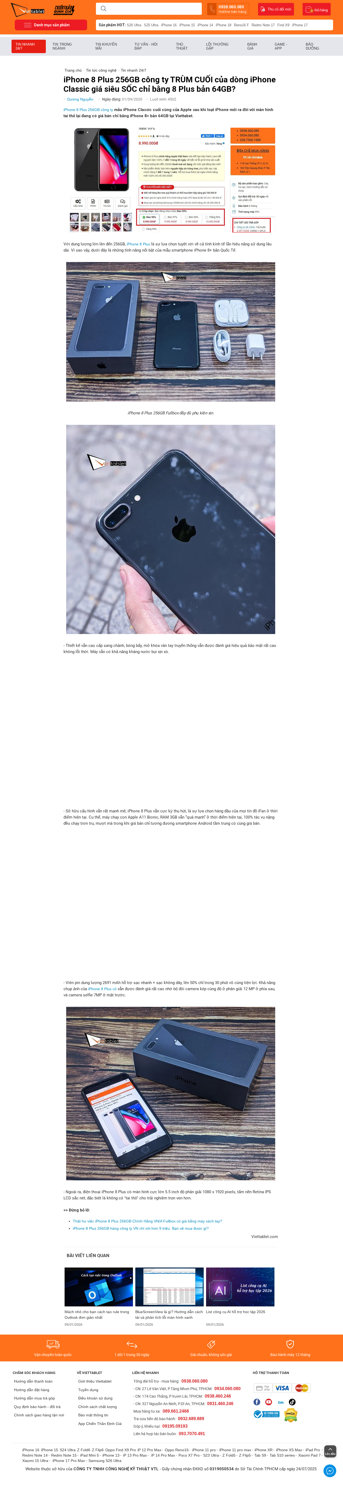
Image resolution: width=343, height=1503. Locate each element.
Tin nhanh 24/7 (25, 46)
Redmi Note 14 (35, 1455)
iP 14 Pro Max (163, 1455)
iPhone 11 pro (204, 1450)
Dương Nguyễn (80, 99)
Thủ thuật (182, 46)
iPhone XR (264, 1450)
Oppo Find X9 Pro (120, 1450)
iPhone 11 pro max (235, 1450)
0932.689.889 (191, 1418)
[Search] (103, 8)
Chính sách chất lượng (97, 1407)
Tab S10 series (282, 1455)
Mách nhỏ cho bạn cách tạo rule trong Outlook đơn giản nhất (97, 1315)
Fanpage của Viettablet (258, 1402)
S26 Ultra (134, 25)
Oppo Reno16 (177, 1450)
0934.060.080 (227, 1388)
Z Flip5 (245, 1455)
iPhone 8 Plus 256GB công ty (88, 110)
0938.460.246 (218, 1396)
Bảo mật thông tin (93, 1415)
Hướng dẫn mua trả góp (34, 1398)
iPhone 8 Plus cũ (102, 989)
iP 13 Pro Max (135, 1455)
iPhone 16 (169, 25)
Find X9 (283, 25)
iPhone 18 (223, 25)
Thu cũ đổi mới (279, 9)
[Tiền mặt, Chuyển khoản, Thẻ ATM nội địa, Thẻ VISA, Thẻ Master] (282, 1388)
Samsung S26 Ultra (104, 1460)
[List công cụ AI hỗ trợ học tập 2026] (240, 1287)
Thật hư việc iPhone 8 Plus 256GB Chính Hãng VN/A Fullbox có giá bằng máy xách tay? (147, 1221)
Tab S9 (260, 1455)
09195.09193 (175, 1426)
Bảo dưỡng (312, 46)
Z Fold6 (83, 1450)
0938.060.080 (232, 9)
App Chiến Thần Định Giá (100, 1423)
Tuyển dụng (88, 1390)
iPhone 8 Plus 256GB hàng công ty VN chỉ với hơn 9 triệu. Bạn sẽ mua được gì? (141, 1228)
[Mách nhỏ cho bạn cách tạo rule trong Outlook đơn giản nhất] (99, 1287)
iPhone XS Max (289, 1450)
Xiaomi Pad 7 (309, 1455)
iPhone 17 (300, 25)
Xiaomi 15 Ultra (35, 1460)
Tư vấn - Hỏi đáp (146, 46)
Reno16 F (241, 25)
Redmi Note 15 (64, 1455)
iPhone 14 (205, 25)
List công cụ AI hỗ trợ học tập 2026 (236, 1312)
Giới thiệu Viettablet (94, 1381)
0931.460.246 (220, 1403)
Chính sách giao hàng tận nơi (39, 1415)
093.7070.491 (192, 1433)
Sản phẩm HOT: (112, 25)
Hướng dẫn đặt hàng (31, 1390)
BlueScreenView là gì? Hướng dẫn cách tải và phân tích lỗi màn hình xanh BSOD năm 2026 (169, 1315)
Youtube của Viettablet (269, 1402)
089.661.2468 (176, 1411)
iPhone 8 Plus (138, 244)
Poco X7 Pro (189, 1455)
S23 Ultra (211, 1455)
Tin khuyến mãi (106, 46)
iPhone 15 (187, 25)
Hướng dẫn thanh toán (33, 1381)
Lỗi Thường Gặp (217, 46)
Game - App (281, 46)
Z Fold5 (229, 1455)
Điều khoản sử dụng (95, 1398)
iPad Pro (313, 1450)
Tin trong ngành (62, 46)
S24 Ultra (68, 1450)
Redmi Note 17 (263, 25)
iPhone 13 (111, 1455)
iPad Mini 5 (89, 1455)
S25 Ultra (151, 25)
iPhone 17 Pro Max (69, 1460)
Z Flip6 (98, 1450)
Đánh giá (252, 46)
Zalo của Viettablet (281, 1402)
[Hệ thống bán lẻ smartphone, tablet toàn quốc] (29, 9)
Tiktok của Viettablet (293, 1402)
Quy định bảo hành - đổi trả (37, 1407)
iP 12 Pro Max (149, 1450)
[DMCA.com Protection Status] (289, 1415)
